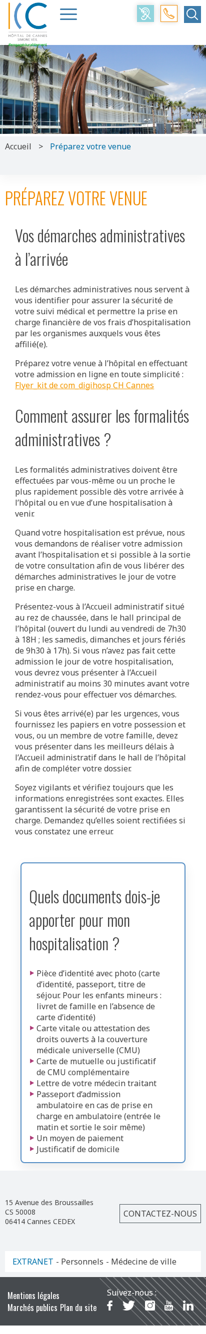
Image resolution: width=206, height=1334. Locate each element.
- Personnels (80, 1261)
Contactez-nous (160, 1213)
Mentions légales (34, 1296)
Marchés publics (33, 1308)
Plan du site (78, 1308)
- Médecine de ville (141, 1261)
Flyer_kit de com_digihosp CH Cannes (84, 385)
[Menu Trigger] (68, 13)
